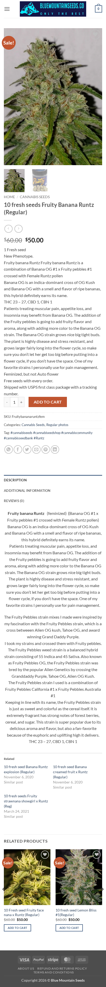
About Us (26, 968)
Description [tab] (15, 480)
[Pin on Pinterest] (45, 449)
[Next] (93, 96)
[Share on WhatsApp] (8, 449)
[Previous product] (18, 229)
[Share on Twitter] (27, 449)
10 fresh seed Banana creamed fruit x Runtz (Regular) (70, 772)
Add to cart (48, 402)
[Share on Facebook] (18, 449)
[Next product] (8, 229)
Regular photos (57, 425)
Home (9, 197)
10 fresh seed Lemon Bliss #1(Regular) (76, 912)
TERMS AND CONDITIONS (53, 972)
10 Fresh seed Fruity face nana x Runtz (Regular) (24, 912)
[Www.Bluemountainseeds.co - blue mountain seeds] (53, 8)
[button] (7, 9)
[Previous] (12, 96)
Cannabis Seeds (35, 197)
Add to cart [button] (18, 927)
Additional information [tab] (27, 491)
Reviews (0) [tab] (14, 501)
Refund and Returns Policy (62, 968)
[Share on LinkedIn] (55, 449)
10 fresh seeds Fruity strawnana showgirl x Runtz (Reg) (26, 801)
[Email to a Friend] (36, 449)
